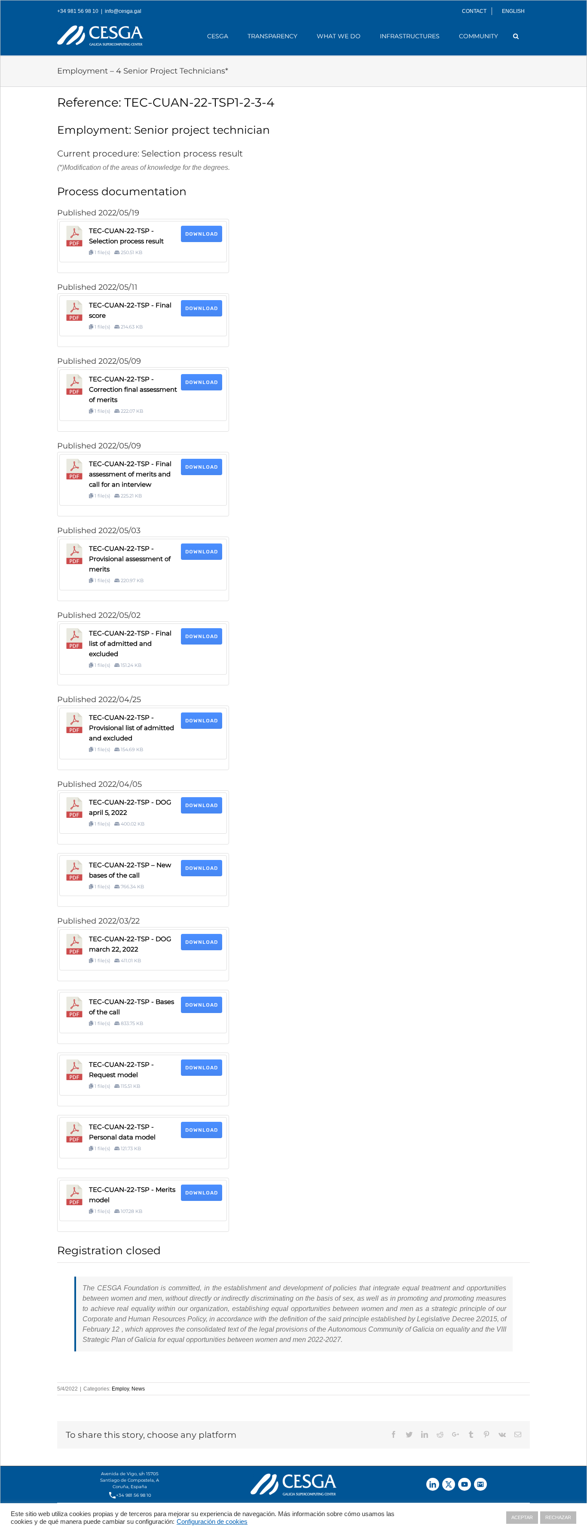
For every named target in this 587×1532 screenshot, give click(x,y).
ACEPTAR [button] (522, 1517)
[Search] (516, 36)
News (138, 1389)
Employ (120, 1389)
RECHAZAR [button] (558, 1517)
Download (201, 234)
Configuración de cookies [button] (212, 1521)
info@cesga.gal (123, 11)
